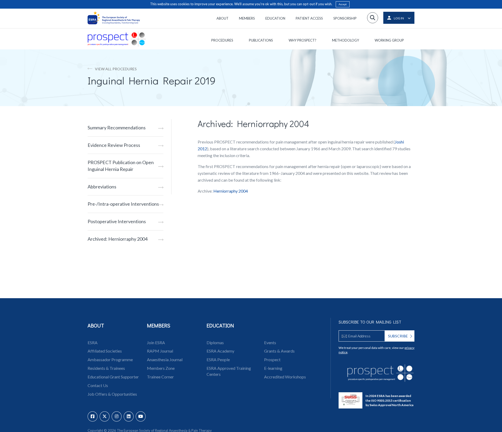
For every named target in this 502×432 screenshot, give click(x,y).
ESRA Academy (220, 350)
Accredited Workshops (285, 376)
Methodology (345, 40)
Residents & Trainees (106, 368)
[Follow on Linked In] (129, 416)
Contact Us (98, 385)
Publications (261, 40)
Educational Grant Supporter (113, 376)
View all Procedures (116, 69)
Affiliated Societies (105, 350)
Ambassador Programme (110, 359)
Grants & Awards (279, 350)
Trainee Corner (160, 376)
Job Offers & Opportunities (112, 393)
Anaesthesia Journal (164, 359)
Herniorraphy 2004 (230, 190)
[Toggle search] (372, 17)
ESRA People (218, 359)
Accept (343, 4)
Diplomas (215, 342)
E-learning (273, 368)
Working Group (389, 40)
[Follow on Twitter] (105, 416)
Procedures (222, 40)
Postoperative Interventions (117, 221)
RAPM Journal (160, 350)
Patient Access (309, 18)
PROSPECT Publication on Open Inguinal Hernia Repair (121, 165)
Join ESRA (156, 342)
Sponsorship (345, 18)
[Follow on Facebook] (93, 416)
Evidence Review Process (114, 145)
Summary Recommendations (117, 127)
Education (275, 18)
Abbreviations (102, 186)
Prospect (272, 359)
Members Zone (161, 368)
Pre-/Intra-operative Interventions (123, 204)
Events (270, 342)
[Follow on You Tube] (141, 416)
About (222, 18)
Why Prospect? (302, 40)
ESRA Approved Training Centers (229, 371)
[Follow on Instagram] (117, 416)
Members (247, 18)
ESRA (93, 342)
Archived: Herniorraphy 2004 (117, 239)
